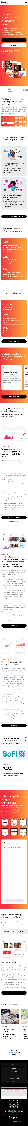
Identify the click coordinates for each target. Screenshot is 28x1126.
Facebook (17, 1102)
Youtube (10, 1106)
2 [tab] (10, 128)
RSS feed (17, 1106)
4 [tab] (15, 128)
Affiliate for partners (13, 521)
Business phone (8, 877)
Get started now (14, 45)
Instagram (13, 1102)
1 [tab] (8, 128)
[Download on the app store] (8, 1111)
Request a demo (14, 40)
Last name (7, 860)
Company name (8, 889)
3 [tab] (13, 128)
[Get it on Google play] (18, 1111)
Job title (7, 871)
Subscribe (14, 1097)
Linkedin (9, 1102)
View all (24, 737)
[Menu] (26, 2)
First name (7, 854)
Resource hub (13, 1052)
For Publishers (14, 1071)
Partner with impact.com (14, 1078)
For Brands (14, 1068)
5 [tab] (17, 128)
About (14, 1081)
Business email (8, 865)
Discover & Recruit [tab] (9, 931)
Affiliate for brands (14, 517)
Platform (14, 1064)
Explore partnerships (14, 396)
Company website (8, 894)
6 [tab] (19, 128)
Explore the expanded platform (14, 216)
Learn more (14, 625)
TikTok (14, 1106)
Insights (14, 1075)
